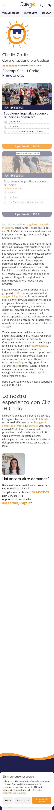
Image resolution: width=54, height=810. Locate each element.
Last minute (30, 13)
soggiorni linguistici (13, 296)
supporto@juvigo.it (16, 503)
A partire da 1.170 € (27, 214)
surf (17, 362)
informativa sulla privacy (15, 793)
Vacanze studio (10, 13)
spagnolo (32, 425)
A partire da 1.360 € (27, 146)
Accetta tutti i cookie (42, 800)
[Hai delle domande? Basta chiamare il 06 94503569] (50, 5)
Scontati (46, 13)
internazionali (39, 345)
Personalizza (22, 800)
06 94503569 (40, 492)
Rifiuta (8, 800)
